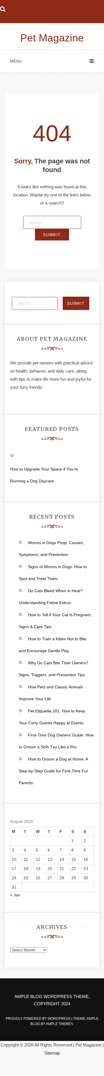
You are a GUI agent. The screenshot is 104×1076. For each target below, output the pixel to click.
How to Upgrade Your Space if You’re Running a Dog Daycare (44, 475)
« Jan (15, 895)
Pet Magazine (52, 38)
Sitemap (52, 1053)
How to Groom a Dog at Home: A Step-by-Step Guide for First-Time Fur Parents (53, 771)
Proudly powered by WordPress (38, 1019)
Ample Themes (59, 1024)
